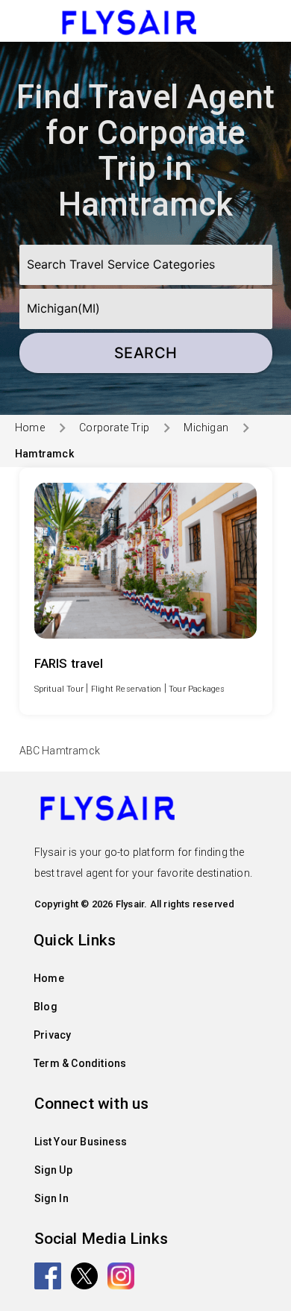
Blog (45, 1007)
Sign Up (53, 1170)
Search (146, 353)
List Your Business (81, 1142)
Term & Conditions (80, 1063)
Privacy (52, 1035)
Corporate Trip (114, 428)
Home (30, 428)
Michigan (206, 428)
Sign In (51, 1198)
